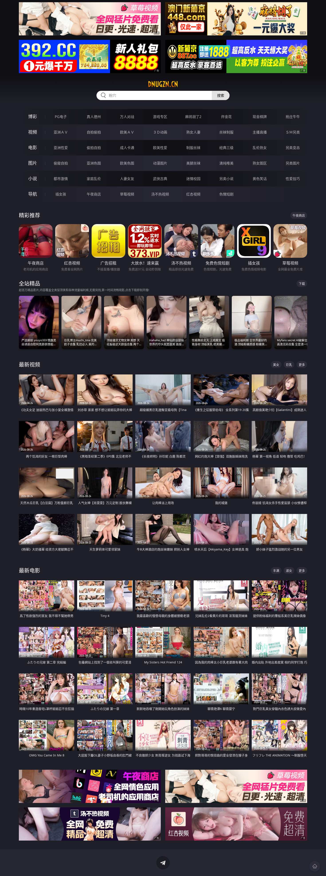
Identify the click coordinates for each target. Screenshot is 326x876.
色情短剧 (226, 194)
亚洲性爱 (61, 147)
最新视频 (29, 364)
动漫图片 (160, 163)
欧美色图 (127, 163)
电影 (32, 148)
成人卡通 (127, 147)
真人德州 (94, 116)
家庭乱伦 (94, 178)
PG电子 (61, 116)
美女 (276, 364)
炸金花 (226, 116)
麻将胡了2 (193, 116)
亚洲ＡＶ (61, 132)
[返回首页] (314, 866)
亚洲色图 (94, 163)
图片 (32, 163)
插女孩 (60, 194)
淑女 (289, 570)
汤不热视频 (160, 194)
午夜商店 (94, 194)
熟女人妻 (193, 132)
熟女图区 (260, 163)
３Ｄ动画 (160, 132)
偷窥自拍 (61, 163)
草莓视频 (127, 194)
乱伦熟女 (260, 147)
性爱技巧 (293, 178)
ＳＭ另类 (293, 132)
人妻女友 (127, 178)
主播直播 (260, 132)
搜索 (220, 95)
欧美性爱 (160, 147)
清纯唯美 (226, 163)
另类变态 (293, 147)
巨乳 (289, 364)
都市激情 (61, 178)
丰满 (276, 570)
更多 (302, 364)
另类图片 (293, 163)
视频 (32, 132)
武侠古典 (160, 178)
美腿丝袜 (193, 163)
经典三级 (226, 147)
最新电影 (29, 570)
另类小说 (226, 178)
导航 (32, 194)
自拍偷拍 (94, 132)
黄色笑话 (260, 178)
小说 (32, 179)
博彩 (32, 117)
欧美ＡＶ (127, 132)
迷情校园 (193, 178)
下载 (302, 283)
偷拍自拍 (94, 147)
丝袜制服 (226, 132)
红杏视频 (193, 194)
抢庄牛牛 (293, 116)
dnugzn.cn (163, 84)
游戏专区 (160, 116)
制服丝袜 (193, 147)
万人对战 (127, 116)
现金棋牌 (260, 116)
